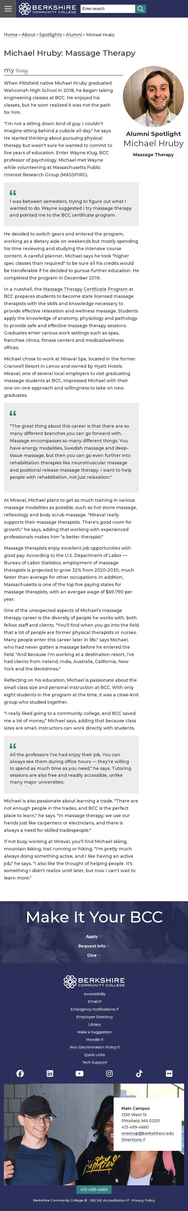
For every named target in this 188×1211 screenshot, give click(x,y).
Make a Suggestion (94, 1032)
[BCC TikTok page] (139, 1073)
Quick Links (94, 1055)
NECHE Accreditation (108, 1200)
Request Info (92, 946)
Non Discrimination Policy (93, 1047)
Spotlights (50, 34)
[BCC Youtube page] (79, 1073)
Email (93, 1001)
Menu (8, 9)
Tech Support (94, 1062)
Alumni (74, 34)
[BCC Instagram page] (109, 1073)
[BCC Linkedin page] (50, 1073)
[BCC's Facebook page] (20, 1073)
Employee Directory (94, 1017)
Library (94, 1024)
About (28, 34)
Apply (92, 936)
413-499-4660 (94, 1189)
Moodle (93, 1039)
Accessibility (95, 994)
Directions (132, 1139)
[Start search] (140, 9)
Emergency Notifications (93, 1009)
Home (11, 34)
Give (92, 955)
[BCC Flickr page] (169, 1073)
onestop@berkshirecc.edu (147, 1133)
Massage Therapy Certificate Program (85, 289)
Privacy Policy (143, 1200)
